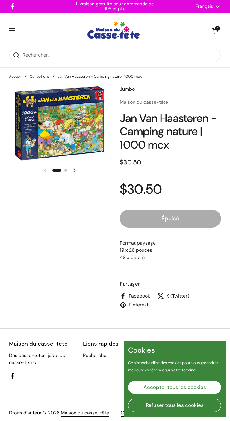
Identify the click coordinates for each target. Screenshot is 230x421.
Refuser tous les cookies (175, 405)
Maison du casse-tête (85, 413)
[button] (215, 31)
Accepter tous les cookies (174, 387)
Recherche (94, 355)
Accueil (15, 76)
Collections (39, 76)
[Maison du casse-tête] (113, 31)
